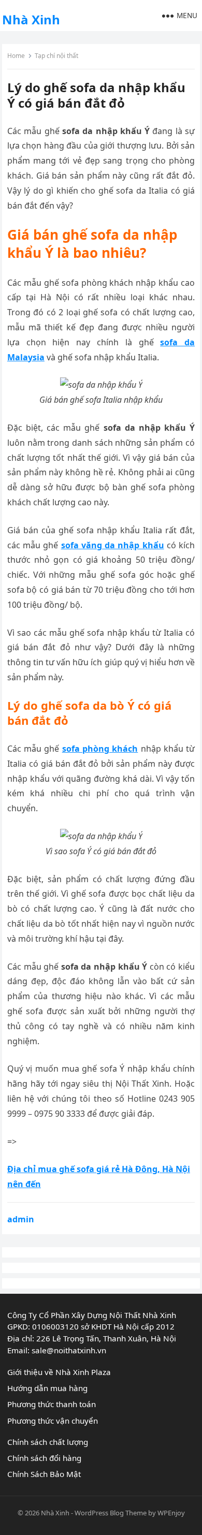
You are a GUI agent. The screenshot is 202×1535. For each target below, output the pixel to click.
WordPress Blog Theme (111, 1512)
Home (16, 55)
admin (20, 1219)
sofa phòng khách (100, 748)
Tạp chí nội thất (56, 55)
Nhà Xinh (31, 19)
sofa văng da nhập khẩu (112, 545)
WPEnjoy (171, 1512)
